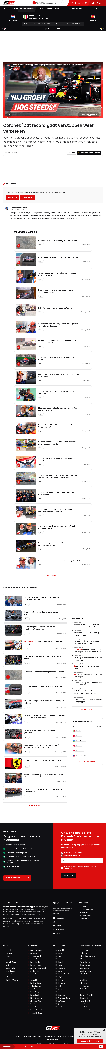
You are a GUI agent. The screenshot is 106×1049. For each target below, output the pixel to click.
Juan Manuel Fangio (87, 992)
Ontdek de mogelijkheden (17, 878)
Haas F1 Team (10, 971)
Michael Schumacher (88, 956)
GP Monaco (59, 965)
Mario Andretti (85, 1010)
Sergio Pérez (34, 980)
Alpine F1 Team (11, 962)
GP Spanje (59, 989)
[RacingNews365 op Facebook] (75, 3)
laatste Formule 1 (13, 907)
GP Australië (59, 950)
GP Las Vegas (60, 1001)
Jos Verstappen (85, 977)
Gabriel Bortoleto (36, 1013)
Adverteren (84, 912)
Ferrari (8, 956)
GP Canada (59, 962)
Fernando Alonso (36, 965)
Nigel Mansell (84, 986)
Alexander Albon (36, 1001)
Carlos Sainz (34, 977)
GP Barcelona (60, 968)
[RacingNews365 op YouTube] (85, 3)
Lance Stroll (34, 995)
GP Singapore (60, 995)
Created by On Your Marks (67, 1036)
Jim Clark (83, 980)
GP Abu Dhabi (60, 1007)
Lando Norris (34, 953)
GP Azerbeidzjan (61, 992)
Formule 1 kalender (17, 918)
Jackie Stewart (85, 971)
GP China (58, 953)
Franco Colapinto (36, 1010)
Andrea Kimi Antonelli (38, 968)
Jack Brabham (85, 1004)
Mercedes (9, 959)
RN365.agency (85, 918)
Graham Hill (84, 998)
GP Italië (58, 986)
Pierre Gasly (34, 992)
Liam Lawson (35, 1004)
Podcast (58, 9)
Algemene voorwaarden (32, 1036)
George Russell (35, 956)
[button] (12, 18)
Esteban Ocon (35, 983)
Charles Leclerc (36, 959)
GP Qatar (58, 1004)
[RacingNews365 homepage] (4, 9)
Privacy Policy (50, 1036)
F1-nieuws (14, 9)
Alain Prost (84, 953)
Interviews (77, 9)
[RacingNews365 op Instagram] (72, 3)
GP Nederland (60, 983)
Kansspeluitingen (53, 1039)
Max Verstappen (27, 9)
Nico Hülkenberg (36, 998)
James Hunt (84, 968)
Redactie (83, 906)
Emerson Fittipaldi (86, 995)
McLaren (9, 953)
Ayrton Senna (85, 962)
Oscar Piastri (34, 974)
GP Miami (58, 959)
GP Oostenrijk (60, 971)
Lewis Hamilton (35, 962)
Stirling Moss (84, 989)
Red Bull (8, 950)
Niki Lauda (83, 983)
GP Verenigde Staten (62, 998)
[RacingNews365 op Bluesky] (82, 3)
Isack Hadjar (34, 971)
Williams (8, 977)
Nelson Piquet (85, 1001)
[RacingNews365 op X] (79, 3)
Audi (7, 965)
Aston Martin (10, 968)
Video (67, 9)
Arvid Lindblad (35, 989)
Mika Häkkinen (85, 974)
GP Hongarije (59, 980)
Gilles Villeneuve (86, 965)
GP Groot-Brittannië (62, 974)
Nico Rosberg (84, 950)
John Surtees (85, 1007)
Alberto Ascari (85, 959)
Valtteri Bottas (35, 986)
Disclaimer (16, 1036)
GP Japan (58, 956)
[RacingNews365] (9, 3)
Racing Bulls (10, 974)
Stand (49, 9)
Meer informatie (54, 29)
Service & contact (86, 909)
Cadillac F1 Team (12, 980)
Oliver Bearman (36, 1007)
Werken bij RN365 (86, 915)
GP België (58, 977)
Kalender (41, 9)
